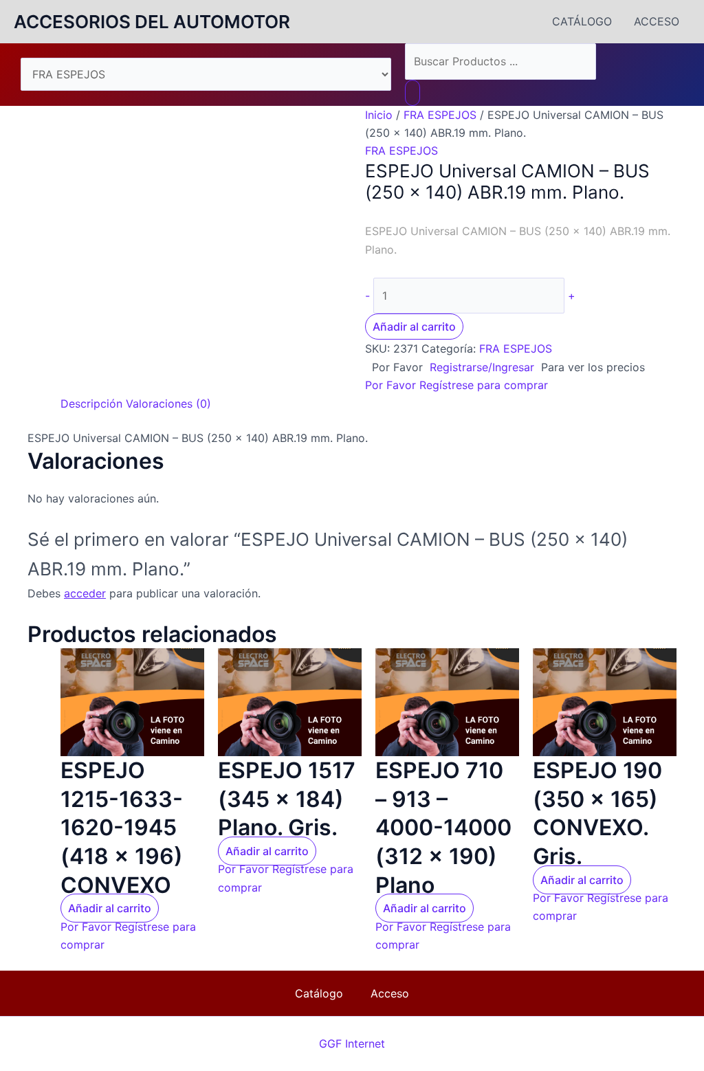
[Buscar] (412, 93)
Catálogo (582, 21)
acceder (85, 593)
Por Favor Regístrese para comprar (456, 385)
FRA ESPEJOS (440, 115)
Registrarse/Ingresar (482, 367)
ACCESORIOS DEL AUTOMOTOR (152, 21)
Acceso (656, 21)
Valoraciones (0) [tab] (168, 403)
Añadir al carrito (414, 326)
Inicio (379, 115)
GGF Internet (352, 1043)
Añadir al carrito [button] (109, 908)
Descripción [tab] (91, 403)
